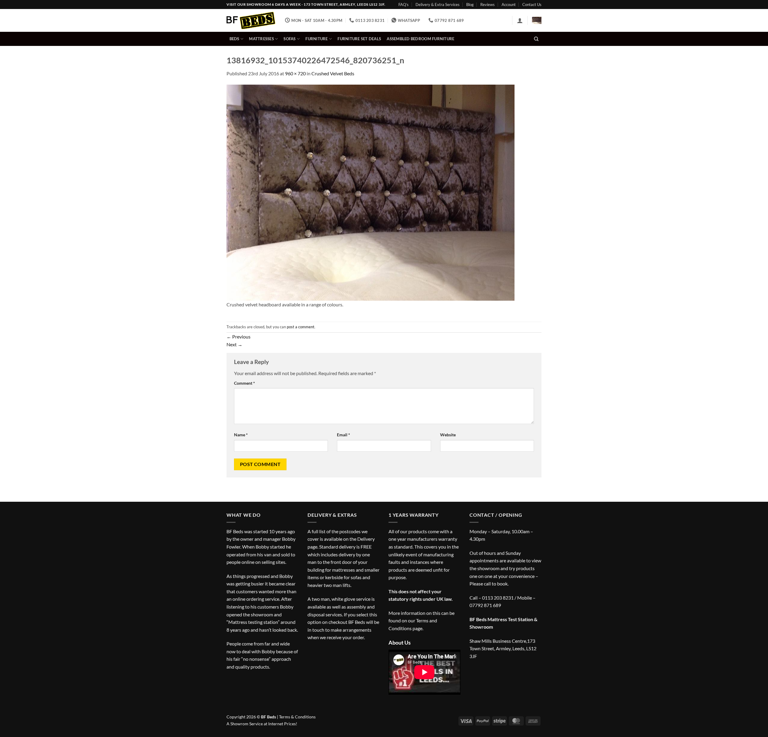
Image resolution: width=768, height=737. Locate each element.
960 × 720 (295, 73)
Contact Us (532, 4)
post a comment (300, 326)
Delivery (366, 539)
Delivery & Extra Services (438, 4)
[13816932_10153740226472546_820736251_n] (370, 192)
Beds (234, 38)
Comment (244, 383)
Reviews (487, 4)
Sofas (290, 38)
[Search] (536, 39)
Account (509, 4)
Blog (470, 4)
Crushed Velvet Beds (332, 73)
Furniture (316, 38)
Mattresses (261, 38)
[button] (520, 20)
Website (448, 434)
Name (241, 434)
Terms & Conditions (297, 716)
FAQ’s (403, 4)
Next (234, 344)
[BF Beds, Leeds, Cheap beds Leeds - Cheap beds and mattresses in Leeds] (251, 20)
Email (343, 434)
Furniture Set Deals (359, 38)
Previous (238, 336)
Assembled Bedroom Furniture (420, 38)
